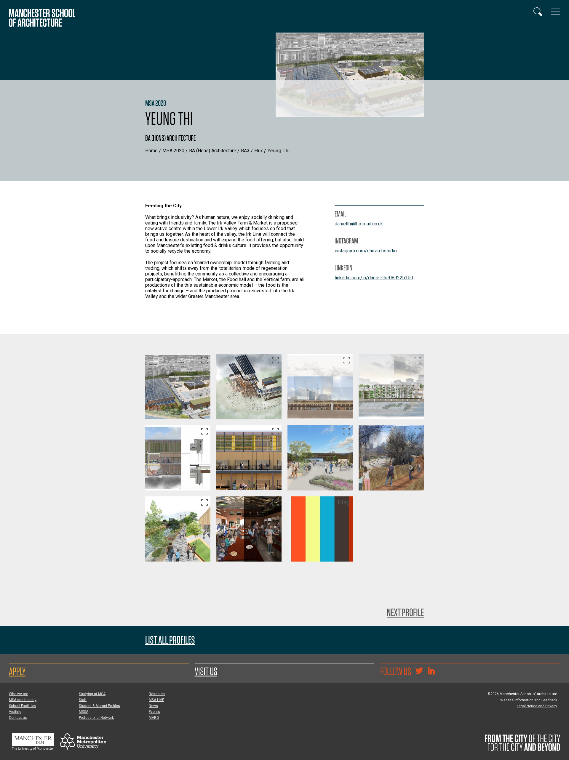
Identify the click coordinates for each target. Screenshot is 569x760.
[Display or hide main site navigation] (555, 11)
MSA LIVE (156, 700)
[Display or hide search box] (537, 11)
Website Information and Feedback (528, 700)
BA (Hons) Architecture (212, 150)
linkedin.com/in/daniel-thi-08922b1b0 (374, 277)
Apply (17, 671)
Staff (83, 700)
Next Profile (405, 612)
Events (154, 712)
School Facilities (22, 706)
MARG (154, 718)
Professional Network (96, 718)
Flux (258, 150)
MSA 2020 (173, 150)
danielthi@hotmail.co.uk (359, 224)
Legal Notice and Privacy (537, 706)
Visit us (206, 671)
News (153, 706)
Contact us (18, 718)
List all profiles (170, 640)
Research (157, 694)
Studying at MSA (92, 694)
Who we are (18, 694)
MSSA (83, 712)
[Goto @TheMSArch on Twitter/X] (419, 671)
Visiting (15, 712)
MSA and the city (22, 700)
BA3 (245, 150)
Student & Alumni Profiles (99, 706)
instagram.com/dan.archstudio (366, 251)
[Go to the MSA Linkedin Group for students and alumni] (431, 671)
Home (151, 150)
